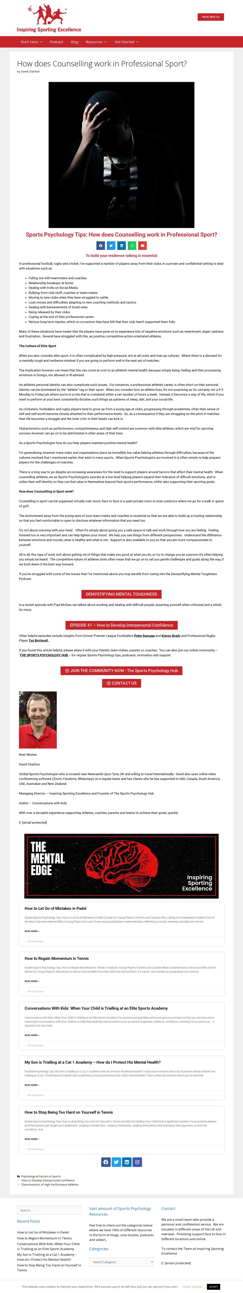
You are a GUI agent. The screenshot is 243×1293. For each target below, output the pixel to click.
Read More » (32, 931)
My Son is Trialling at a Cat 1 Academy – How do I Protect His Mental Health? (93, 1062)
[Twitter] (116, 1162)
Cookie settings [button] (192, 1286)
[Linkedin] (127, 1162)
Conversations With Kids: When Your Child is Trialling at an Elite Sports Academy (96, 1008)
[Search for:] (49, 1210)
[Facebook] (106, 1162)
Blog (74, 42)
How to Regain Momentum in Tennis (57, 958)
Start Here (29, 42)
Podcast (56, 42)
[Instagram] (137, 1162)
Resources (94, 42)
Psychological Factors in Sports (41, 1176)
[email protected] (34, 822)
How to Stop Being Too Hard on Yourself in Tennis (69, 1112)
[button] (100, 245)
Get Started (124, 42)
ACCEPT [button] (213, 1286)
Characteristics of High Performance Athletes (50, 1184)
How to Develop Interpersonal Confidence (48, 1180)
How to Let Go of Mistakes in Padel (55, 908)
